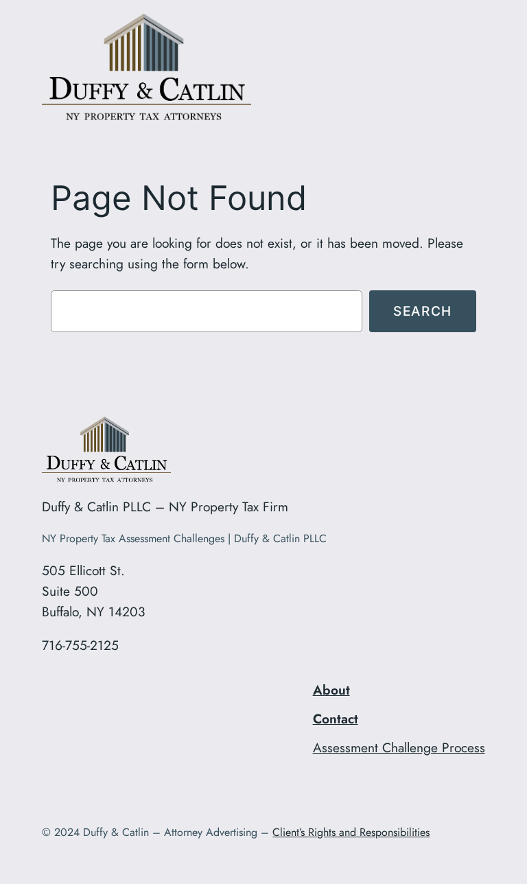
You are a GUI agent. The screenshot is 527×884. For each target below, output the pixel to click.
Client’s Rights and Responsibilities (351, 832)
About (331, 689)
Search (422, 311)
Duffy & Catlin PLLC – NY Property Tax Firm (165, 506)
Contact (335, 718)
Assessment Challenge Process (399, 747)
